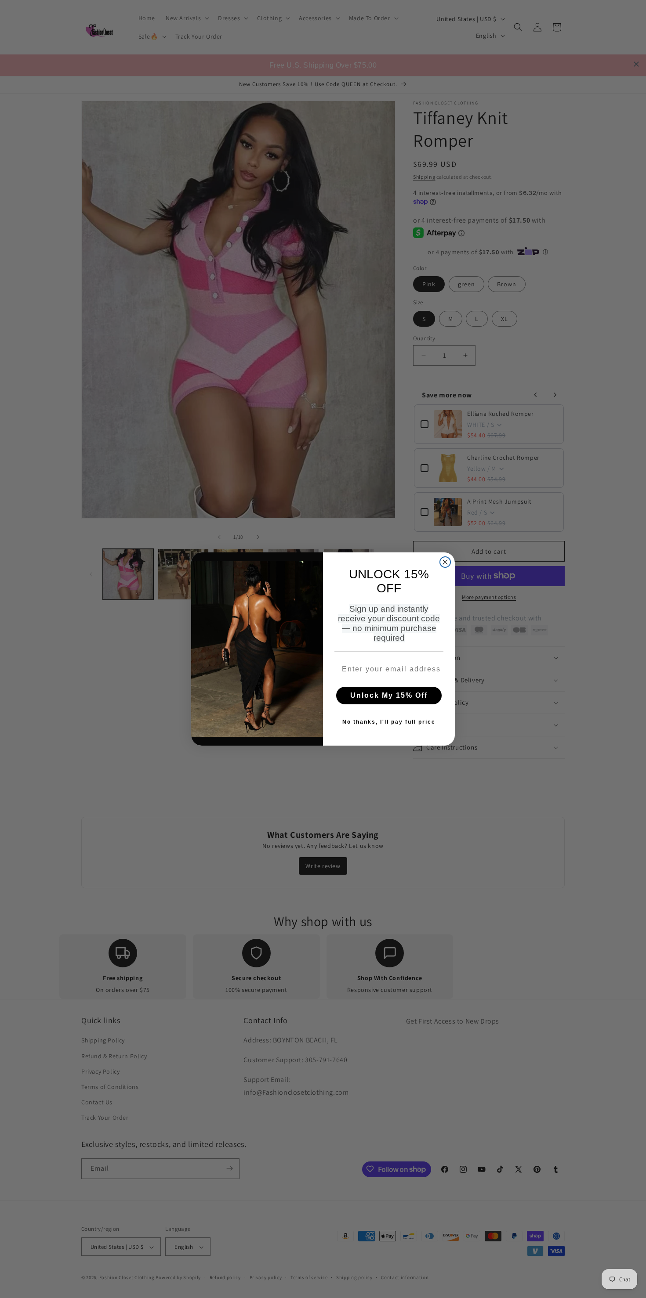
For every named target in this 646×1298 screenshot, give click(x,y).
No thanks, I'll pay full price (389, 722)
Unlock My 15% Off (389, 695)
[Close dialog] (445, 562)
